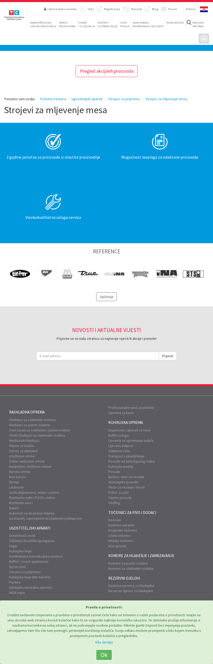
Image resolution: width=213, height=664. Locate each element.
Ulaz (91, 9)
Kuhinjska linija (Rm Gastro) (29, 577)
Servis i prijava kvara (67, 24)
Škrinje (14, 482)
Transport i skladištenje (126, 456)
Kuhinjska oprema (125, 422)
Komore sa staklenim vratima (131, 568)
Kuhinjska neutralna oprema (30, 587)
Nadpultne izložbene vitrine (30, 466)
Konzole (114, 520)
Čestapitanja (124, 24)
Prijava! (167, 356)
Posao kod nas (175, 22)
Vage (13, 546)
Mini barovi (17, 477)
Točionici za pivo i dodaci (132, 512)
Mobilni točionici (120, 540)
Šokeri (14, 508)
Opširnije (107, 296)
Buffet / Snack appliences (29, 561)
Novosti (136, 9)
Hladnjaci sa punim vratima (29, 425)
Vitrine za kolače (21, 445)
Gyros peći (17, 566)
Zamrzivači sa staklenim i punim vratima (39, 430)
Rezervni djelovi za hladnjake (130, 590)
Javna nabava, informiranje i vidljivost (148, 24)
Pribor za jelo (118, 492)
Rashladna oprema (27, 412)
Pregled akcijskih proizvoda (106, 71)
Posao (172, 9)
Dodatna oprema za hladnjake (131, 585)
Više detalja (104, 642)
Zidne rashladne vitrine (27, 461)
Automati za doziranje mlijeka (32, 513)
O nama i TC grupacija (86, 24)
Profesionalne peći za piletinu (131, 407)
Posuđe (114, 471)
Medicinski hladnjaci (24, 440)
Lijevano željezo (120, 445)
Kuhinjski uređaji (120, 466)
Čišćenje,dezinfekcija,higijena (32, 540)
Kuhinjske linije (20, 551)
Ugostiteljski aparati (29, 528)
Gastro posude (120, 497)
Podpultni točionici (122, 530)
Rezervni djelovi (124, 578)
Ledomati (16, 487)
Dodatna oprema (121, 525)
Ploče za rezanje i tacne (126, 487)
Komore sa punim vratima (128, 563)
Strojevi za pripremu (25, 572)
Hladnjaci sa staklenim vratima (32, 419)
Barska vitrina (19, 471)
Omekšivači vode (22, 535)
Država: (191, 9)
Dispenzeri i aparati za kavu (129, 430)
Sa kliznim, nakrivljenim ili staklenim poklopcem (45, 518)
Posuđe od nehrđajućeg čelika (131, 461)
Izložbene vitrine (22, 456)
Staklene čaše (119, 451)
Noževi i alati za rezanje (126, 477)
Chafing (114, 502)
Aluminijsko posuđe (123, 482)
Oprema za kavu (121, 412)
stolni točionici (119, 535)
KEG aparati (117, 546)
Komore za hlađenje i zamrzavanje (141, 555)
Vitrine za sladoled (23, 451)
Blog (155, 9)
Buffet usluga (118, 435)
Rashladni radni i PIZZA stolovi (32, 497)
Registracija (112, 9)
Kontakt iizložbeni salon (107, 24)
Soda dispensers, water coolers (34, 492)
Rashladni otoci (21, 502)
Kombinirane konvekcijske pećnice (36, 556)
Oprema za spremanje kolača (131, 440)
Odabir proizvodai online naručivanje (43, 24)
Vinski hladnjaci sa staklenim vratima (37, 435)
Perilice (15, 582)
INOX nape (17, 592)
